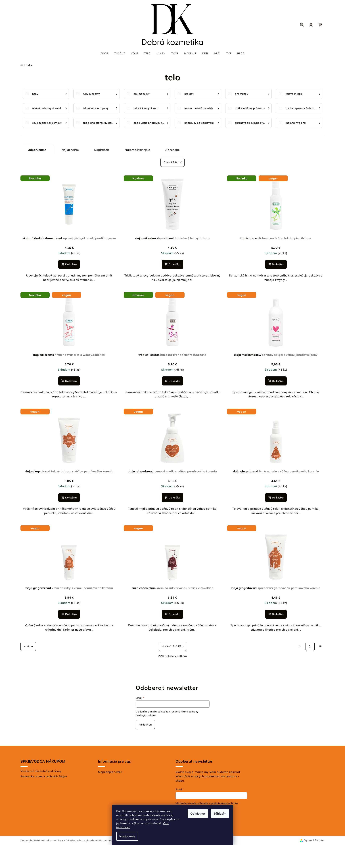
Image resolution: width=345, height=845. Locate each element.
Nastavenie (127, 836)
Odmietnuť (197, 813)
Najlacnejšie (70, 150)
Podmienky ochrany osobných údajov (43, 776)
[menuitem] (104, 53)
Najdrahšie (102, 150)
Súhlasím (220, 813)
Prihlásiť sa (145, 724)
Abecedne (172, 150)
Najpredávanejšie (137, 150)
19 (320, 646)
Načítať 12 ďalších (172, 646)
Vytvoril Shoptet (314, 840)
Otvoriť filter (171, 162)
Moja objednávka (110, 772)
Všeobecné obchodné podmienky (41, 771)
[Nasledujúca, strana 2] (310, 646)
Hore (30, 646)
